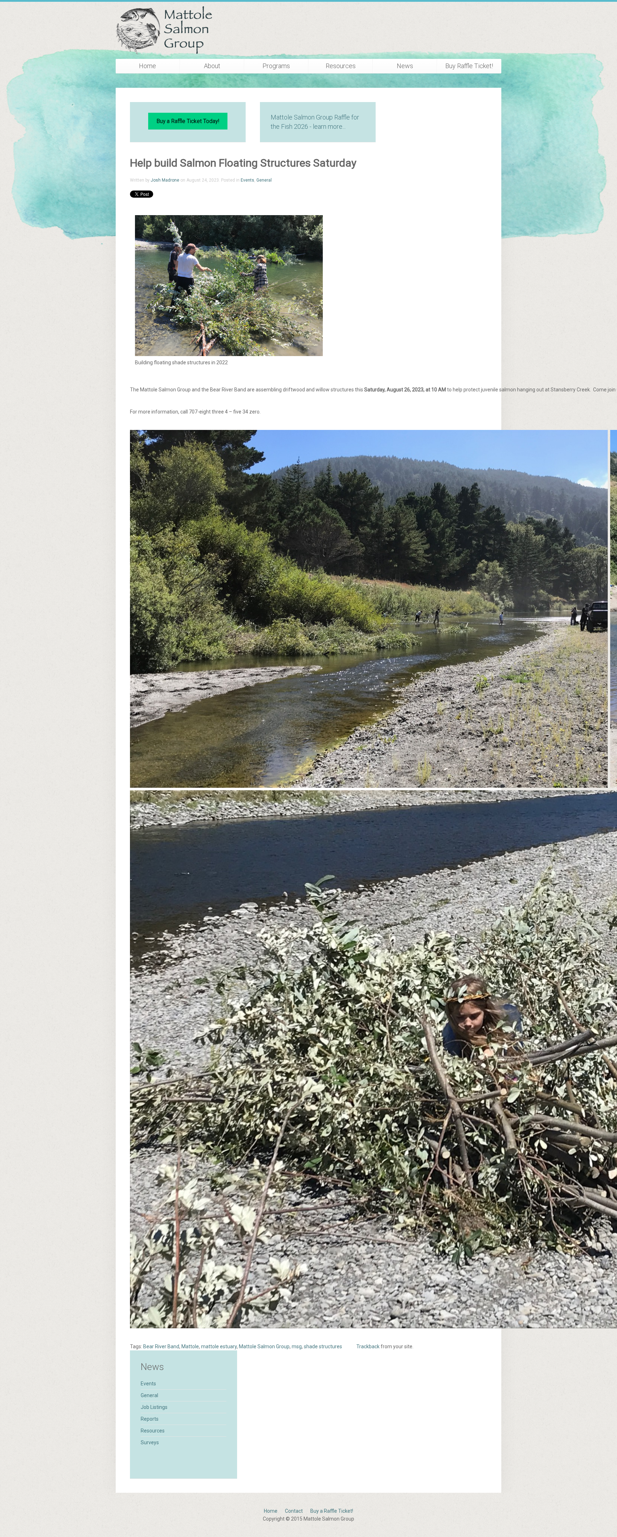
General (264, 180)
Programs (276, 66)
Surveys (150, 1442)
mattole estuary (219, 1346)
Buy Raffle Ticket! (469, 66)
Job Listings (154, 1407)
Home (147, 66)
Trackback (368, 1346)
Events (247, 180)
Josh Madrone (165, 180)
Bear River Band (161, 1346)
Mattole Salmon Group (264, 1346)
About (212, 66)
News (405, 66)
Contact (294, 1511)
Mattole (190, 1346)
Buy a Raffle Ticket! (331, 1511)
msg (297, 1346)
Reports (150, 1419)
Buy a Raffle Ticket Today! (187, 121)
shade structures (323, 1346)
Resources (341, 66)
